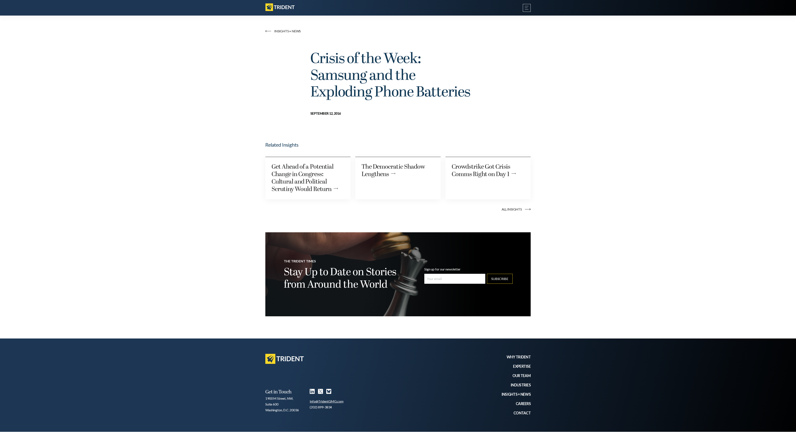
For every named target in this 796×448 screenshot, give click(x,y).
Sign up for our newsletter (442, 269)
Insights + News (516, 394)
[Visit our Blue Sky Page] (328, 392)
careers (523, 403)
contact (522, 413)
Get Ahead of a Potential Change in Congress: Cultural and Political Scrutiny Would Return (303, 178)
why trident (519, 357)
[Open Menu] (527, 8)
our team (521, 375)
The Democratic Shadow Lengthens (393, 170)
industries (521, 385)
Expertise (522, 366)
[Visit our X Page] (320, 392)
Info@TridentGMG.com (326, 401)
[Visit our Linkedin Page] (312, 392)
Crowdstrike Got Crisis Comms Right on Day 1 (481, 170)
